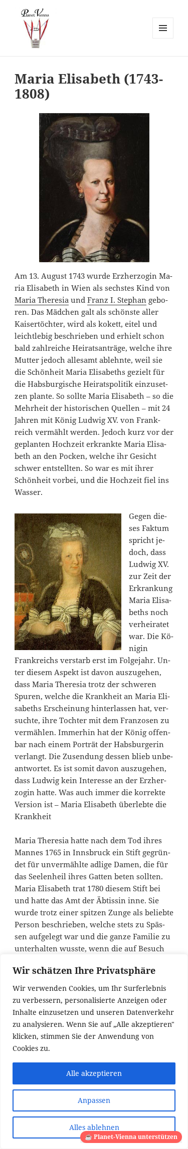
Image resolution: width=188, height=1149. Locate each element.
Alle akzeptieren (94, 1073)
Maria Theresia (42, 300)
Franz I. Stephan (116, 300)
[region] (94, 1051)
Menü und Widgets (163, 38)
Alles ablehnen (94, 1127)
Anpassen (94, 1100)
